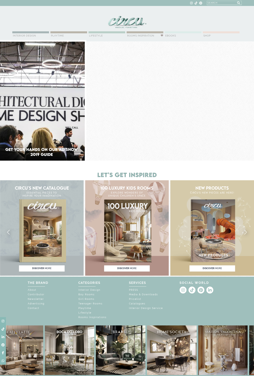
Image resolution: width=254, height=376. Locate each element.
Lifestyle (96, 35)
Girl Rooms (86, 299)
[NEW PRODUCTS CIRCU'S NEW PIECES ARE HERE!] (212, 228)
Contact (33, 308)
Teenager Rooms (90, 303)
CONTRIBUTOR (67, 3)
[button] (9, 232)
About (32, 290)
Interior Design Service (146, 308)
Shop (207, 35)
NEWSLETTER (87, 3)
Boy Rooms (86, 294)
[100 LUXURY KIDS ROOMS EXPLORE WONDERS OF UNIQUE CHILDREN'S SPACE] (127, 228)
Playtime (57, 35)
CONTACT (34, 3)
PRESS (133, 290)
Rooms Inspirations (92, 317)
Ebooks (170, 35)
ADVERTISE (49, 3)
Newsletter (36, 299)
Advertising (36, 303)
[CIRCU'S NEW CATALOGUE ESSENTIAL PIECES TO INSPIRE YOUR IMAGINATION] (42, 228)
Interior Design (24, 35)
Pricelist (135, 299)
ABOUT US (19, 3)
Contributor (36, 294)
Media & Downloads (143, 294)
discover (41, 268)
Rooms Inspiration (140, 35)
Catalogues (137, 303)
